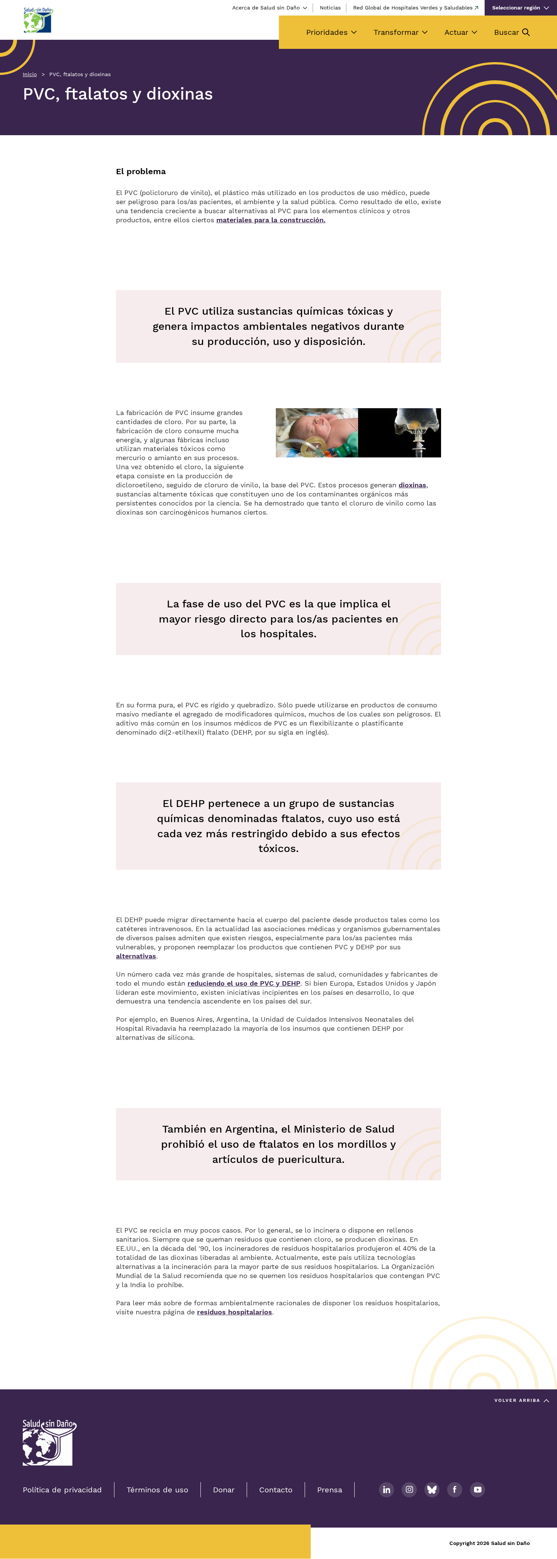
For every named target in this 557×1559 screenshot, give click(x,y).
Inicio (30, 74)
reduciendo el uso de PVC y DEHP (244, 983)
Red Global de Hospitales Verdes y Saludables (413, 8)
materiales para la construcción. (270, 220)
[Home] (38, 20)
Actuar (456, 32)
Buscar (506, 32)
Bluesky (432, 1489)
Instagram (409, 1489)
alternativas (136, 956)
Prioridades (327, 32)
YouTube (477, 1489)
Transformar (396, 32)
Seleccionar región (516, 8)
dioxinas (412, 485)
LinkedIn (386, 1489)
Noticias (330, 8)
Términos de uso (157, 1489)
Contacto (276, 1489)
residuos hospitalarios (234, 1312)
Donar (224, 1489)
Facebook (454, 1489)
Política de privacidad (62, 1489)
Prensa (329, 1489)
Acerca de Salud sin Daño (266, 8)
